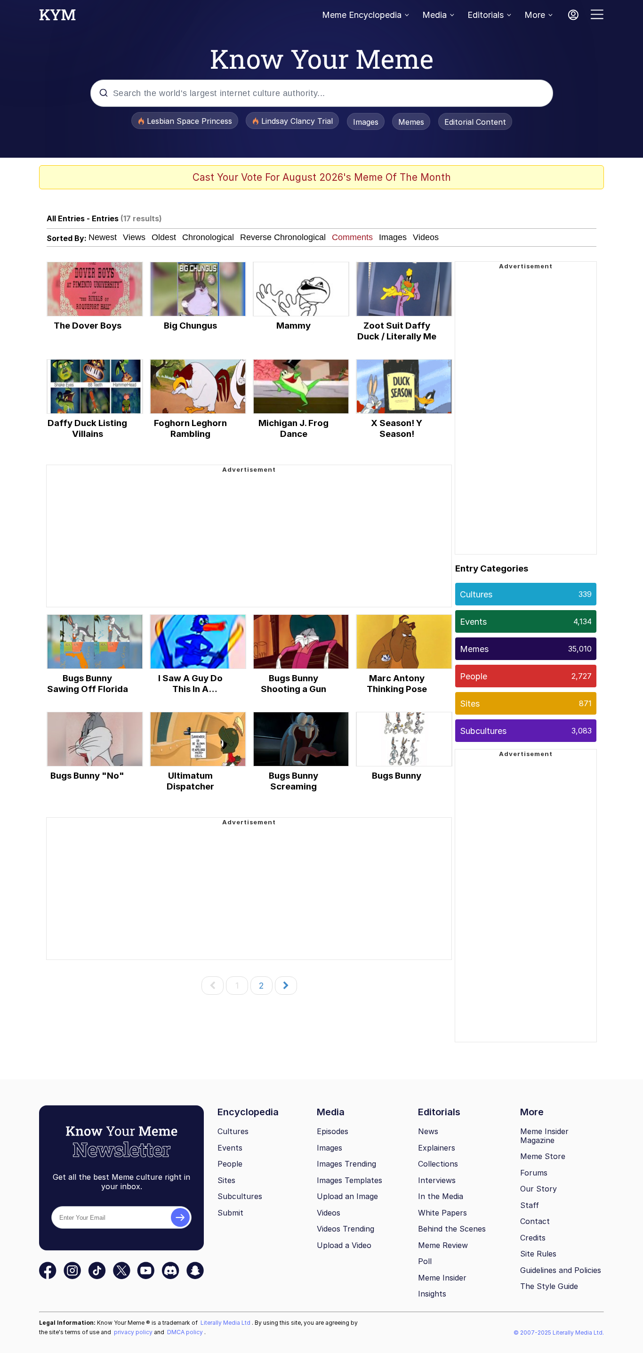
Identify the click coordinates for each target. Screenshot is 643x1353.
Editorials (485, 15)
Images (365, 122)
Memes (411, 122)
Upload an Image (347, 1196)
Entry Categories (491, 568)
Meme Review (443, 1245)
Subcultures (526, 731)
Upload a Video (344, 1245)
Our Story (538, 1188)
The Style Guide (549, 1286)
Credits (533, 1237)
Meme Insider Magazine (544, 1135)
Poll (425, 1261)
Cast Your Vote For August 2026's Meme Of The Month (322, 177)
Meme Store (542, 1156)
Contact (535, 1221)
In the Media (440, 1196)
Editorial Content (475, 122)
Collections (438, 1164)
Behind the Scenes (452, 1228)
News (428, 1131)
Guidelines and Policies (560, 1270)
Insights (432, 1293)
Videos (328, 1212)
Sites (526, 704)
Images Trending (346, 1164)
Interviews (437, 1180)
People (526, 676)
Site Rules (538, 1253)
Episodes (332, 1131)
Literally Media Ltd (226, 1322)
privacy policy (134, 1332)
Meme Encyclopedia (362, 15)
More (534, 15)
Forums (533, 1172)
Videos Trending (345, 1228)
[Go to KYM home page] (57, 17)
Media (434, 15)
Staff (529, 1205)
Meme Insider (442, 1277)
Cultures (526, 594)
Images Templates (349, 1180)
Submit (230, 1212)
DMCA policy (185, 1332)
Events (526, 622)
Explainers (436, 1148)
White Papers (442, 1212)
